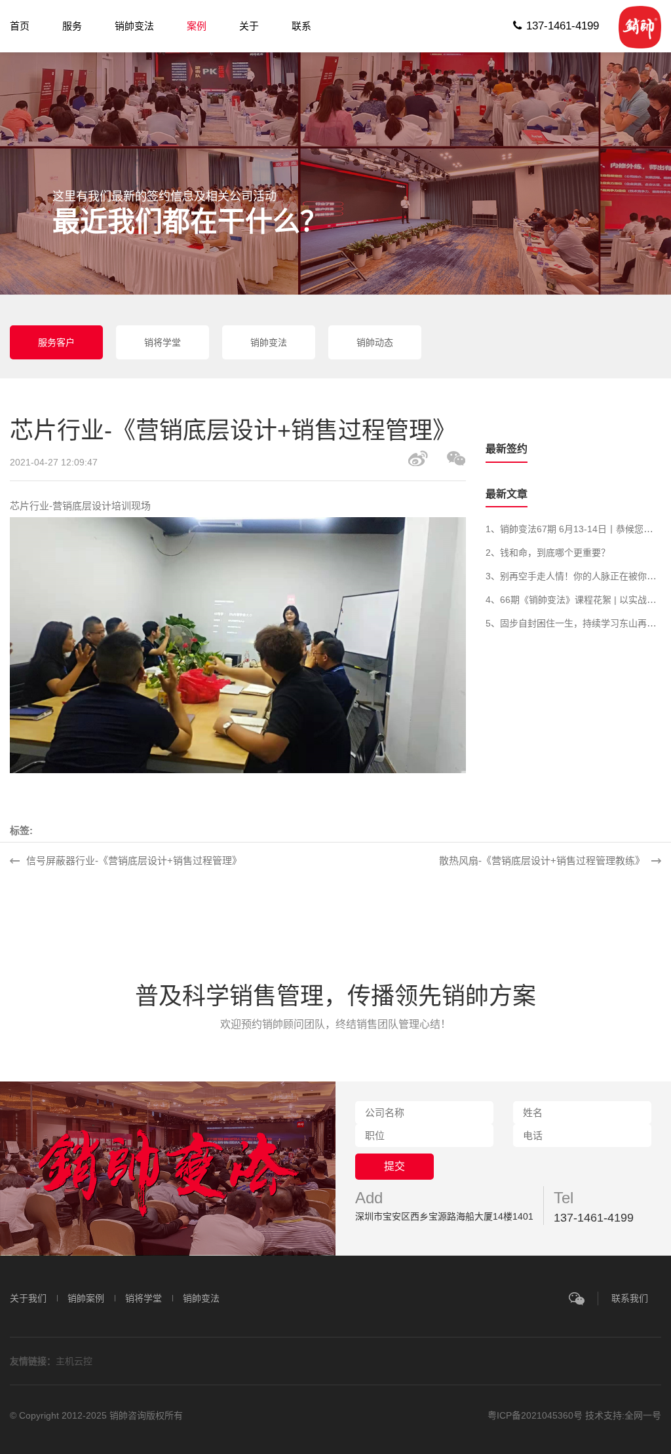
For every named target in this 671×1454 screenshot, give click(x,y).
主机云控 (74, 1361)
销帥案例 (85, 1298)
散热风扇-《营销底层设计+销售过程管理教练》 (542, 860)
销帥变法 (134, 25)
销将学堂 (162, 342)
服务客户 (56, 342)
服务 (72, 25)
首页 (19, 25)
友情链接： (33, 1361)
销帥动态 (374, 342)
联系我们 (629, 1298)
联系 (301, 25)
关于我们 (28, 1298)
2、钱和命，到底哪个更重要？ (548, 552)
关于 (249, 25)
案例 (196, 25)
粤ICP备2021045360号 (536, 1415)
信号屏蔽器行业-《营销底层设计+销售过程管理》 (134, 860)
